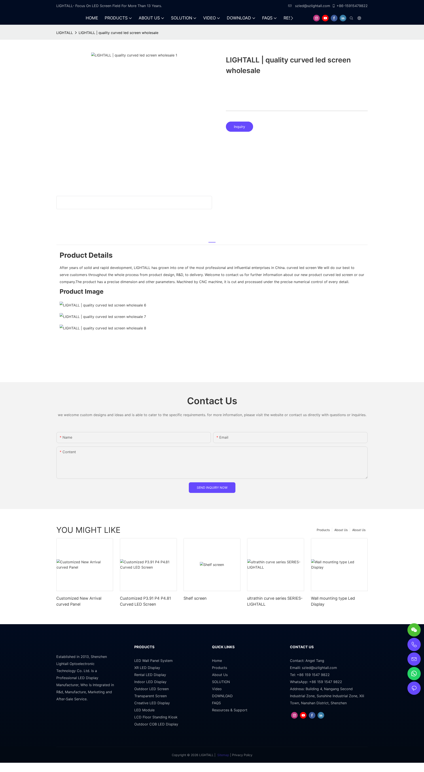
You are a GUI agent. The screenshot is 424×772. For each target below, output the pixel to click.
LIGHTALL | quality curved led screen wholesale (118, 32)
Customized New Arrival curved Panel (78, 601)
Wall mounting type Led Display (333, 601)
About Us (358, 530)
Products (323, 530)
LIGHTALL (64, 32)
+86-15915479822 (352, 6)
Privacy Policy (242, 755)
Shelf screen (195, 598)
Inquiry (239, 126)
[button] (292, 18)
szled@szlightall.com (312, 6)
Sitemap (223, 755)
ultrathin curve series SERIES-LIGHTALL (275, 601)
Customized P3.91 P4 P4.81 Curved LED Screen (145, 601)
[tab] (212, 239)
